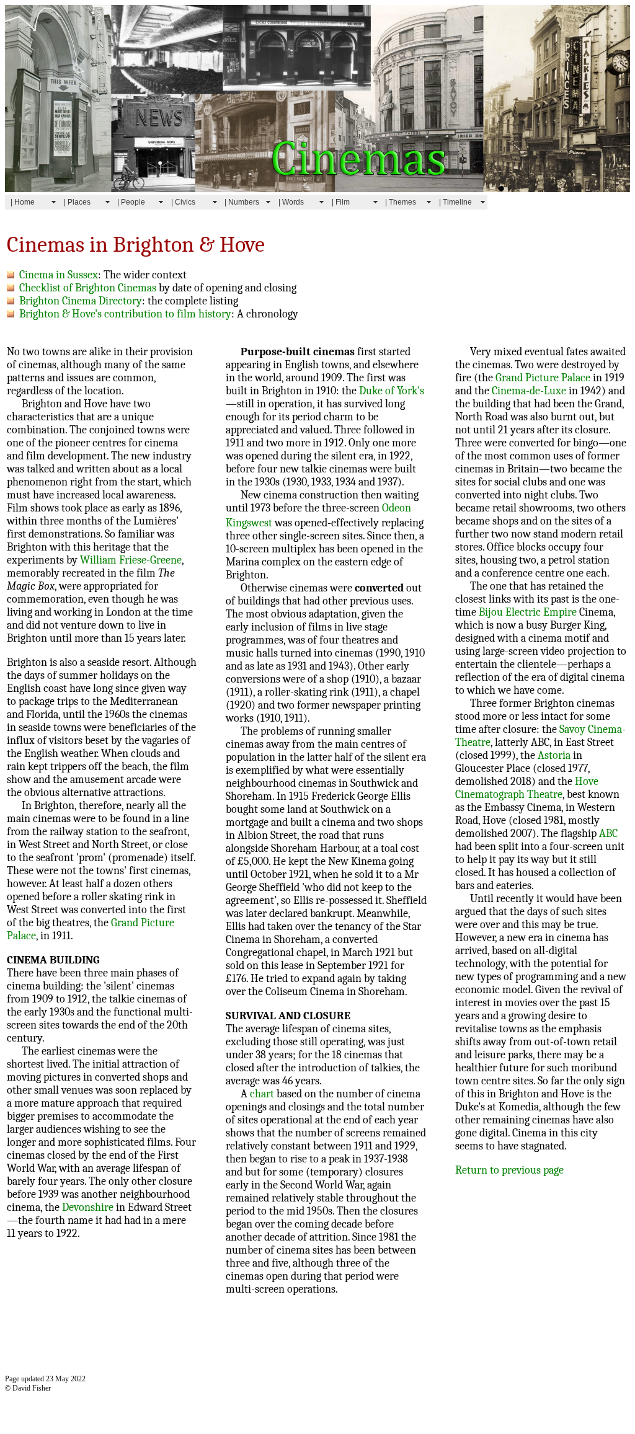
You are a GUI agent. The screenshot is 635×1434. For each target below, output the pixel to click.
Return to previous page (509, 1170)
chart (262, 1093)
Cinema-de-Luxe (529, 390)
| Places (77, 202)
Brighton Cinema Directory (78, 301)
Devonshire (87, 1207)
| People (131, 202)
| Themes (400, 202)
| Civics (183, 202)
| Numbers (241, 202)
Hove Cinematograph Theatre (526, 788)
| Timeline (455, 202)
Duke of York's (391, 390)
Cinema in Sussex (56, 274)
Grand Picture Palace (542, 377)
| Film (341, 202)
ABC (608, 833)
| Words (291, 202)
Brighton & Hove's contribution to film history (122, 314)
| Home (23, 202)
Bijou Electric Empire (528, 612)
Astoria (554, 755)
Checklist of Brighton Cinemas (85, 287)
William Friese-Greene (131, 560)
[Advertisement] (230, 1337)
